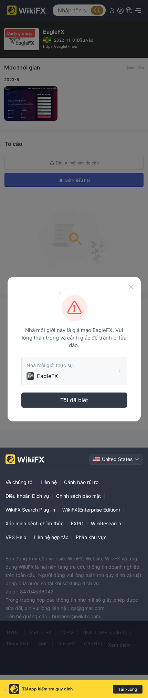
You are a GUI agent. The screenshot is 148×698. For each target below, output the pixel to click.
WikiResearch (106, 523)
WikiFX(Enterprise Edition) (91, 510)
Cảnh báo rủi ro (81, 482)
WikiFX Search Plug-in (30, 510)
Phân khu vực (91, 537)
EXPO (77, 523)
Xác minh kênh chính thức (35, 523)
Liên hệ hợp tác (51, 537)
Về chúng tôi (19, 482)
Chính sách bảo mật (78, 496)
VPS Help (16, 537)
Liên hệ (49, 482)
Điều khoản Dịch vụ (27, 496)
